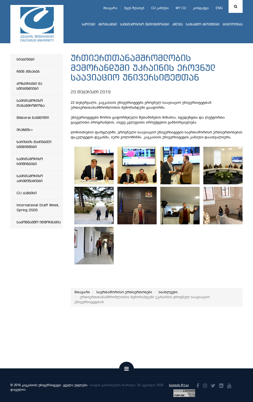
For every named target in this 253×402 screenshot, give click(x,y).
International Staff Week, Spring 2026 (38, 208)
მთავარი (110, 8)
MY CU (181, 8)
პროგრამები (107, 24)
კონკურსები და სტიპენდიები (29, 86)
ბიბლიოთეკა (233, 24)
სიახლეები (25, 59)
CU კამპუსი (160, 8)
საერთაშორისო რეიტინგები (30, 161)
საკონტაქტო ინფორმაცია (39, 222)
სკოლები (88, 24)
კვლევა (177, 24)
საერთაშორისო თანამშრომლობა (31, 103)
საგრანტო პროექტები (203, 24)
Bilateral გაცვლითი (33, 118)
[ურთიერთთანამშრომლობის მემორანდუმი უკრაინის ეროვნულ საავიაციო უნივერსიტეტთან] (102, 165)
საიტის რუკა (179, 385)
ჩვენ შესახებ (134, 8)
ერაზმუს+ (25, 130)
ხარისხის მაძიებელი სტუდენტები (34, 144)
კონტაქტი (201, 8)
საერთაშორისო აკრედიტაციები (30, 178)
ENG (219, 8)
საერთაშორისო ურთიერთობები (144, 24)
